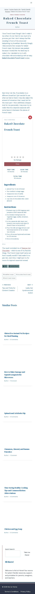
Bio (6, 266)
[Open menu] (31, 2)
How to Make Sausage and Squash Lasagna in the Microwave (14, 375)
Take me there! (27, 553)
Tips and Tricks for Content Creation (8, 287)
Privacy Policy (25, 592)
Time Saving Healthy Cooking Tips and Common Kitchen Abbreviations (16, 490)
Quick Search (10, 549)
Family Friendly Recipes (17, 14)
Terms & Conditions (11, 592)
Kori (18, 27)
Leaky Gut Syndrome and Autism (27, 289)
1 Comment (13, 381)
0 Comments (14, 339)
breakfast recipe (8, 274)
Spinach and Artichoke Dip (14, 413)
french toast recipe (9, 278)
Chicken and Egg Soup (13, 529)
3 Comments (14, 496)
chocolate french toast (23, 274)
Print (17, 164)
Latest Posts (14, 266)
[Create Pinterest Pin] (30, 117)
